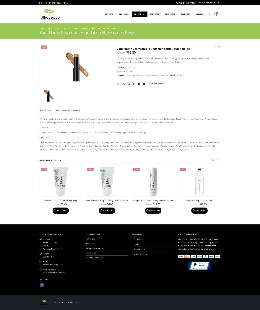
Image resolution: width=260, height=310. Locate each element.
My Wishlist (215, 3)
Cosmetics (139, 14)
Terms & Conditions (95, 258)
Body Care (154, 14)
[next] (219, 46)
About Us (90, 243)
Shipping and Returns (95, 248)
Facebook (119, 84)
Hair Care (109, 14)
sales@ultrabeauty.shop (53, 265)
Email (144, 84)
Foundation (153, 75)
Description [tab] (45, 110)
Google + (134, 84)
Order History (139, 249)
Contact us (91, 239)
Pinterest (139, 84)
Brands (199, 14)
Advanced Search (141, 254)
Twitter (124, 84)
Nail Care (185, 14)
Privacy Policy (92, 253)
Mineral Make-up (175, 75)
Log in (136, 244)
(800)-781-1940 (187, 2)
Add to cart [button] (62, 210)
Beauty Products (132, 75)
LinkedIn (129, 84)
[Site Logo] (50, 14)
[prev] (215, 46)
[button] (209, 14)
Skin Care (123, 14)
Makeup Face (163, 75)
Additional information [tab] (68, 110)
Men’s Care (170, 14)
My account (204, 3)
